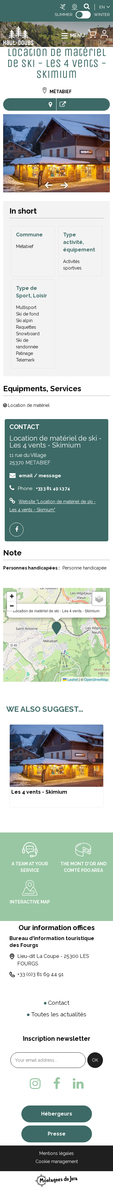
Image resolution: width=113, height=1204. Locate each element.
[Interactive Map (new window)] (30, 887)
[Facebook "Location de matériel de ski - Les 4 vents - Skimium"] (18, 530)
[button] (92, 35)
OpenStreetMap (96, 679)
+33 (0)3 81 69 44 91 (40, 974)
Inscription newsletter (56, 1038)
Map (50, 104)
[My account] (104, 35)
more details (56, 766)
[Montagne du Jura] (57, 1180)
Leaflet (72, 679)
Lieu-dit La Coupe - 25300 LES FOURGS (53, 960)
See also (62, 104)
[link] (83, 14)
